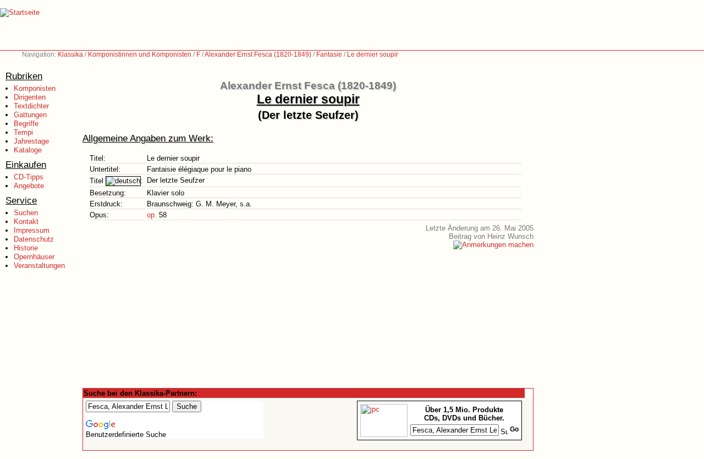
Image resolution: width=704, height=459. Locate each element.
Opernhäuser (34, 257)
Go (514, 429)
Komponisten (35, 88)
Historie (26, 248)
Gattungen (30, 115)
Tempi (23, 132)
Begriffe (26, 123)
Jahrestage (31, 141)
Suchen (26, 213)
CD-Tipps (28, 177)
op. (152, 215)
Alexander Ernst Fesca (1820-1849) (258, 54)
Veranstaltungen (39, 265)
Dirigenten (30, 97)
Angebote (29, 186)
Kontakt (26, 221)
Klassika (70, 54)
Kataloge (28, 150)
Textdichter (31, 106)
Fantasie (329, 54)
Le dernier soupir (372, 54)
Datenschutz (34, 239)
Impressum (32, 230)
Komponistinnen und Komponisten (139, 54)
